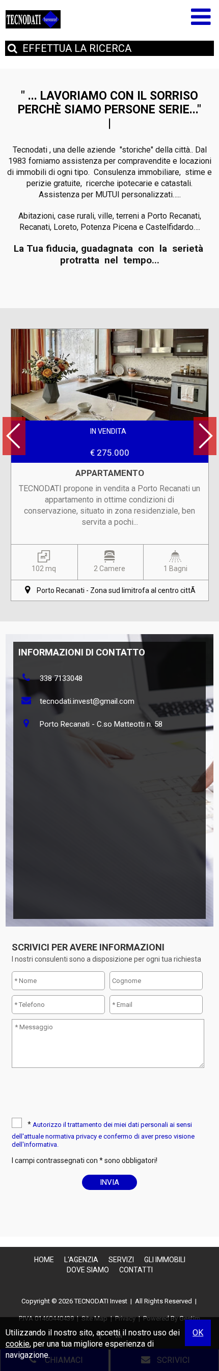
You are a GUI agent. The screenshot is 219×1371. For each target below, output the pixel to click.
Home (44, 1260)
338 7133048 (61, 678)
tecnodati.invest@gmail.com (87, 701)
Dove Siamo (88, 1270)
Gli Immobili (164, 1260)
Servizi (121, 1260)
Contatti (136, 1270)
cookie (18, 1344)
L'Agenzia (81, 1260)
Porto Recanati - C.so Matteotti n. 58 (101, 724)
